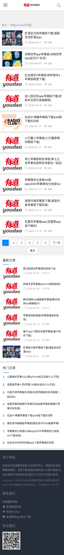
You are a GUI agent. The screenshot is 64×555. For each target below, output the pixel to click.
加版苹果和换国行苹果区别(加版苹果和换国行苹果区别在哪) (33, 406)
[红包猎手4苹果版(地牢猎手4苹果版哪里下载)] (12, 81)
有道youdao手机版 (20, 25)
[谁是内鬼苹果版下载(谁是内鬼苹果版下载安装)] (12, 206)
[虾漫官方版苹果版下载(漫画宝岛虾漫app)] (12, 39)
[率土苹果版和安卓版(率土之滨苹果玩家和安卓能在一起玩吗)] (12, 164)
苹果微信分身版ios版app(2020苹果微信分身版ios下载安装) (42, 184)
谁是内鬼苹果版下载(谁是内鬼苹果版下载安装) (42, 203)
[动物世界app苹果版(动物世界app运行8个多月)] (12, 60)
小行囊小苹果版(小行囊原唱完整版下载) (42, 140)
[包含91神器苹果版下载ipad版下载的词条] (12, 122)
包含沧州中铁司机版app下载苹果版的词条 (30, 442)
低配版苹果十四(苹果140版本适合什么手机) (31, 384)
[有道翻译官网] (32, 8)
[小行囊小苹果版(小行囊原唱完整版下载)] (12, 143)
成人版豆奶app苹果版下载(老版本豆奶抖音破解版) (43, 98)
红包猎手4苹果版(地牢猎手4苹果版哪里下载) (42, 77)
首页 (4, 25)
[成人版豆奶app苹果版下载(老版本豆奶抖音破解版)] (12, 101)
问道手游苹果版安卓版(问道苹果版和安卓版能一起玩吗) (33, 394)
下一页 (56, 242)
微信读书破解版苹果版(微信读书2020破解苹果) (33, 423)
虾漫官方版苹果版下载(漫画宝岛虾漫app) (42, 35)
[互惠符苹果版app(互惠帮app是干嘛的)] (12, 227)
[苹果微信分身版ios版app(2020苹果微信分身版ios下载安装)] (12, 185)
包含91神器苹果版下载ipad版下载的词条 (43, 119)
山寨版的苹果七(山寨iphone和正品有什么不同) (33, 376)
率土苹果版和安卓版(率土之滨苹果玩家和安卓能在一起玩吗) (43, 163)
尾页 (32, 250)
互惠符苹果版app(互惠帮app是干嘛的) (43, 224)
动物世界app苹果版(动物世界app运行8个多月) (43, 56)
